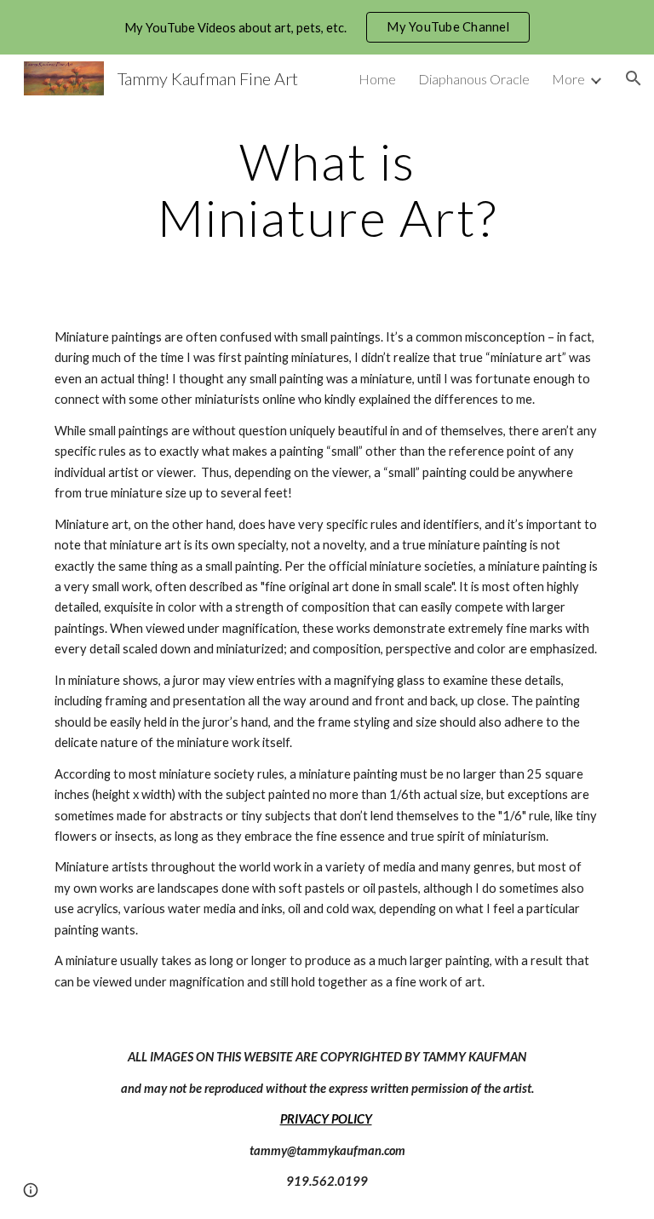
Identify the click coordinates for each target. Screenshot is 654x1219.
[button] (633, 78)
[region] (327, 27)
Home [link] (377, 79)
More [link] (568, 79)
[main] (326, 189)
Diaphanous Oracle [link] (474, 79)
